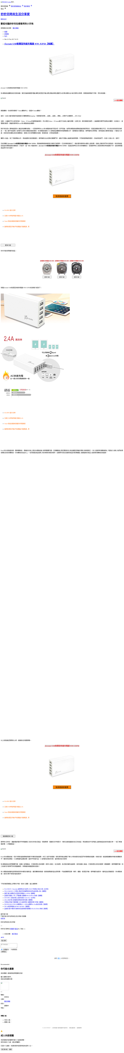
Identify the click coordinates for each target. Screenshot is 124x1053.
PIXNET (48, 1027)
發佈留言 (3, 951)
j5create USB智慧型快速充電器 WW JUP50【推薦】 (29, 44)
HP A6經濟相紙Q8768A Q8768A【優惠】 (17, 906)
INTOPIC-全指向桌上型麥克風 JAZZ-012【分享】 (20, 898)
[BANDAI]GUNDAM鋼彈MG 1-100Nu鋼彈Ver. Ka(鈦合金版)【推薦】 (26, 904)
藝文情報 (16, 28)
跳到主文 (4, 19)
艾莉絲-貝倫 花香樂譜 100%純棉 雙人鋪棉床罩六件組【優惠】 (24, 902)
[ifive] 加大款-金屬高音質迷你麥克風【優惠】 (18, 900)
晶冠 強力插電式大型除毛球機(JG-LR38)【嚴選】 (20, 893)
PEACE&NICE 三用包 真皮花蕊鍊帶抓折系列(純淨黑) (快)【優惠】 (25, 891)
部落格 (6, 34)
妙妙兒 (3, 918)
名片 (5, 36)
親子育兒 (15, 934)
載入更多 (3, 940)
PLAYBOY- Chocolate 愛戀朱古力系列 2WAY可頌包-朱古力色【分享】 (26, 889)
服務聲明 (79, 1027)
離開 (10, 1049)
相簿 (5, 32)
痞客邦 (12, 929)
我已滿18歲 (4, 1049)
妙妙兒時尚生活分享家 (15, 14)
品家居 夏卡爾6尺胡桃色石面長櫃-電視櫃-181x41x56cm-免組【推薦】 (26, 908)
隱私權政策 (72, 1027)
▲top (2, 937)
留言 (16, 929)
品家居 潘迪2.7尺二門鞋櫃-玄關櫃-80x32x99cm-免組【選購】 (23, 895)
